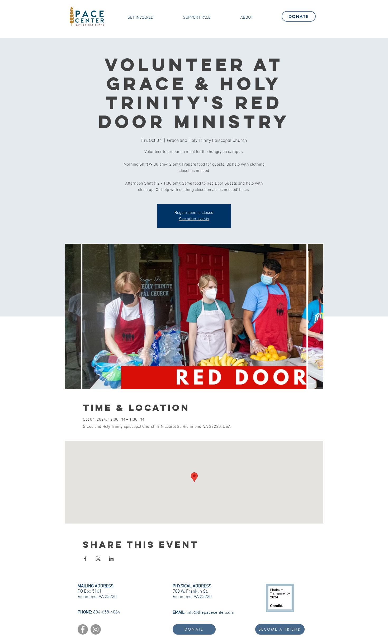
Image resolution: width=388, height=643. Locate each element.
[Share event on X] (98, 558)
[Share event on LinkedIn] (111, 558)
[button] (140, 17)
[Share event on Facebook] (85, 558)
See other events (194, 219)
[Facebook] (83, 629)
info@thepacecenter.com (210, 612)
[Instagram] (96, 629)
